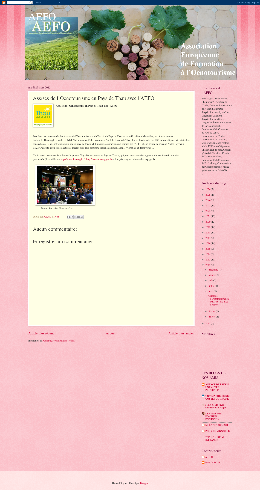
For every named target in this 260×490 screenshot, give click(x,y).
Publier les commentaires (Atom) (58, 340)
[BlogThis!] (72, 217)
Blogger (144, 483)
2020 (208, 221)
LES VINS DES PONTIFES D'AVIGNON (213, 416)
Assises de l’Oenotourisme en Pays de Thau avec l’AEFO (218, 300)
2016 (208, 243)
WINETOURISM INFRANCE (214, 438)
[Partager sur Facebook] (78, 217)
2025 (208, 194)
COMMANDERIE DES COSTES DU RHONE (217, 397)
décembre (214, 269)
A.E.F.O (209, 457)
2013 (208, 259)
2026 (208, 189)
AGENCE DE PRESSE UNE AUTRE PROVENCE (217, 387)
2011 (208, 323)
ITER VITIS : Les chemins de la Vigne (215, 406)
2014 (208, 254)
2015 (208, 248)
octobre (212, 275)
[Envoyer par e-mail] (68, 217)
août (211, 280)
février (212, 311)
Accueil (111, 333)
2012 (208, 265)
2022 (208, 211)
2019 (208, 227)
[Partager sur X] (75, 217)
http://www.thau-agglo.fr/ (73, 159)
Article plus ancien (181, 333)
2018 (208, 232)
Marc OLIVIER (213, 462)
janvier (212, 316)
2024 (208, 200)
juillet (212, 285)
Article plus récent (41, 333)
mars (211, 291)
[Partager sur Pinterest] (82, 217)
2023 (208, 205)
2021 (208, 216)
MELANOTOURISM (216, 425)
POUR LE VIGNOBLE (217, 431)
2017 (208, 238)
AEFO (42, 16)
